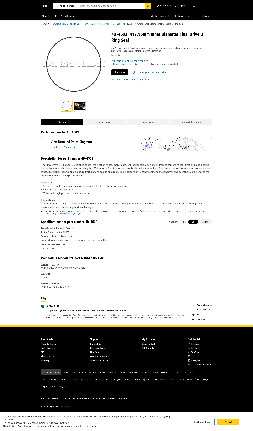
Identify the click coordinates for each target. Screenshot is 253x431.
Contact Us (95, 343)
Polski (106, 379)
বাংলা (73, 372)
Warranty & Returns (99, 356)
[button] (148, 72)
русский (146, 379)
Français (154, 372)
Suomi (144, 372)
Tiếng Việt (62, 386)
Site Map (45, 360)
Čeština (113, 372)
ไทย (197, 379)
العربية (65, 372)
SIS (42, 352)
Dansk (122, 372)
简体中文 (92, 372)
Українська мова (48, 386)
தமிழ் (182, 379)
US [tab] (193, 221)
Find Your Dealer (98, 348)
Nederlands (134, 372)
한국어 (89, 379)
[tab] (67, 106)
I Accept (228, 422)
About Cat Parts (49, 356)
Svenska (173, 379)
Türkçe (205, 379)
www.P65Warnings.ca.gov (70, 213)
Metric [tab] (204, 221)
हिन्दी (191, 372)
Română (136, 379)
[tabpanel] (74, 64)
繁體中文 (103, 372)
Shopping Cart (148, 343)
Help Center (95, 352)
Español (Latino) (159, 379)
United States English (51, 372)
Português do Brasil (121, 379)
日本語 (73, 379)
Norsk (98, 379)
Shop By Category (49, 343)
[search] (148, 6)
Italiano (64, 379)
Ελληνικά (175, 372)
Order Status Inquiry (100, 360)
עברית (184, 372)
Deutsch (164, 372)
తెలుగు (189, 379)
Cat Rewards (148, 348)
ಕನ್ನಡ (81, 379)
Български (82, 372)
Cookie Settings (68, 398)
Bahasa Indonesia (49, 379)
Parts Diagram (48, 348)
